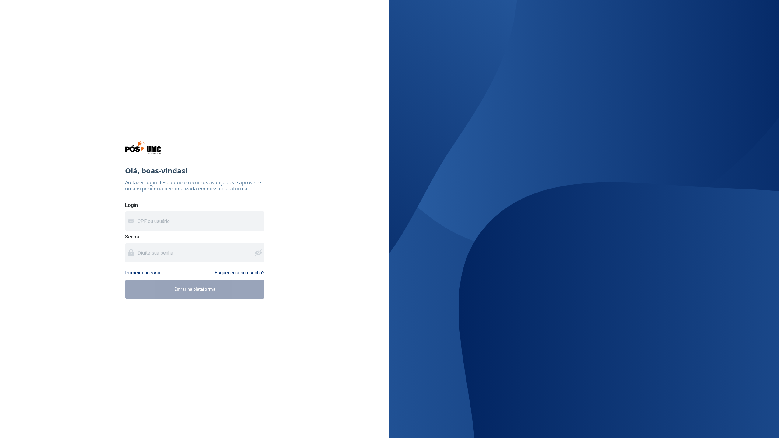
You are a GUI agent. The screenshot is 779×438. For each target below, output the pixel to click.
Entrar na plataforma (194, 289)
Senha (132, 237)
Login (131, 205)
